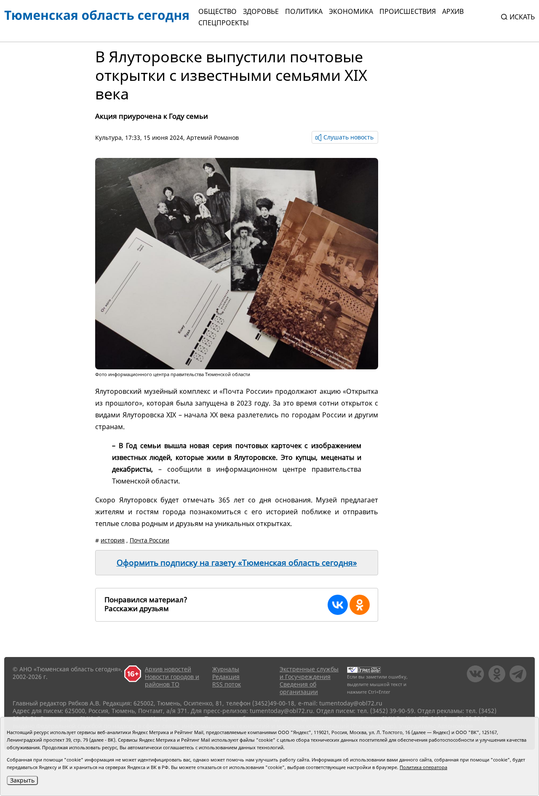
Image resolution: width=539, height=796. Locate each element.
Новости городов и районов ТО (172, 680)
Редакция (226, 677)
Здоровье (261, 11)
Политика (304, 11)
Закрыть (22, 780)
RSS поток (226, 684)
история (113, 540)
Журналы (225, 669)
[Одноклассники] (360, 605)
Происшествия (407, 11)
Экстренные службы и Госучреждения (309, 673)
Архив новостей (168, 669)
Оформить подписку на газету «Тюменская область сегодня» (237, 562)
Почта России (149, 540)
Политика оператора (423, 767)
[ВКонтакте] (338, 605)
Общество (217, 11)
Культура (108, 138)
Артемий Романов (213, 138)
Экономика (351, 11)
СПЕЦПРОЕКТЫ (223, 22)
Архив (453, 11)
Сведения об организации (299, 688)
